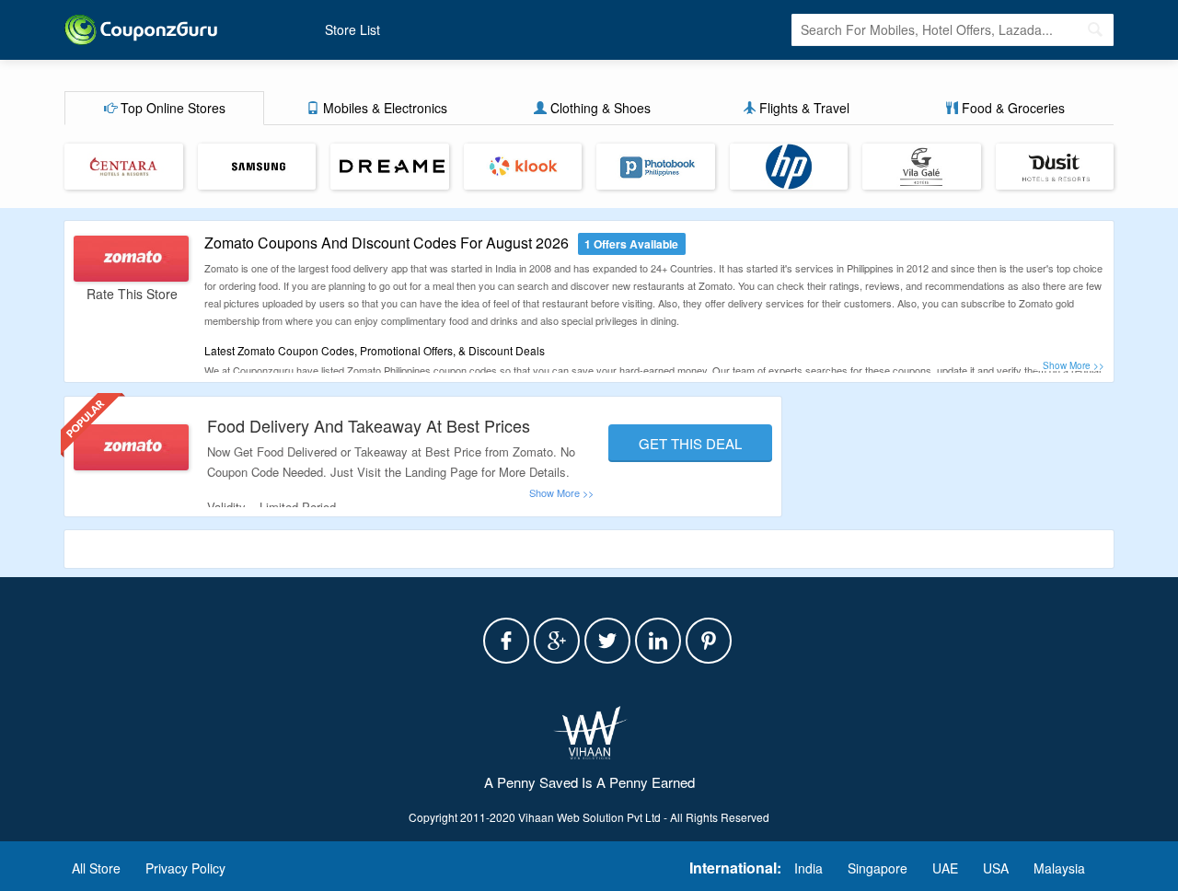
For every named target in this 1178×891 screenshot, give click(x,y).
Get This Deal (690, 443)
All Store (96, 868)
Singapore (877, 868)
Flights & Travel (802, 107)
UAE (945, 868)
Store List (352, 29)
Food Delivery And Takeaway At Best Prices (368, 425)
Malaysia (1059, 868)
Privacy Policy (185, 868)
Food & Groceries (1011, 107)
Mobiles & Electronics (383, 107)
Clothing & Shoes (599, 107)
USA (996, 868)
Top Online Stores (171, 107)
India (808, 868)
